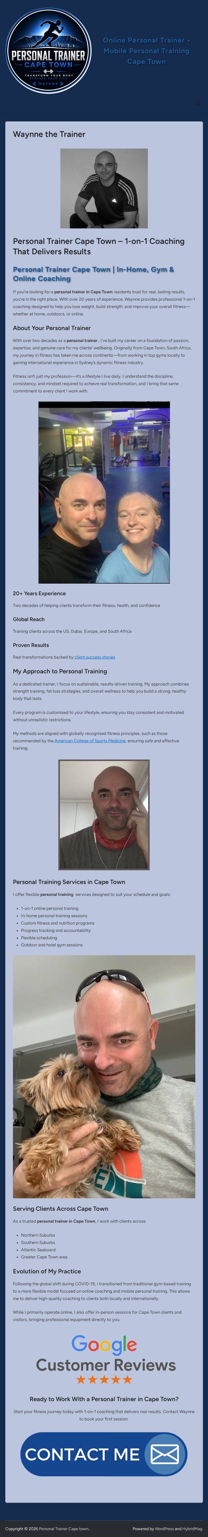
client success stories (95, 657)
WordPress (164, 1528)
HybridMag (192, 1528)
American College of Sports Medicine (90, 740)
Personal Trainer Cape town (64, 1528)
